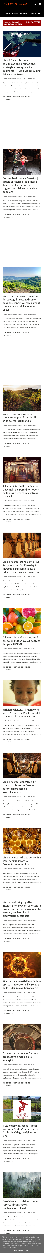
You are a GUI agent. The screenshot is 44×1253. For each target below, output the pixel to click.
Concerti (33, 13)
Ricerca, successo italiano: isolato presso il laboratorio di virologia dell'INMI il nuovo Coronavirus (22, 984)
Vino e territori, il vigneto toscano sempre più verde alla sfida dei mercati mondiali (20, 417)
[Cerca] (35, 4)
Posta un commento (21, 97)
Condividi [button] (7, 97)
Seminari (15, 13)
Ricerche (7, 13)
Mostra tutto (33, 22)
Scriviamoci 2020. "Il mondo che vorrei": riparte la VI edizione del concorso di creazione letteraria (21, 713)
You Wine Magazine (15, 4)
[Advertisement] (22, 125)
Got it (28, 1251)
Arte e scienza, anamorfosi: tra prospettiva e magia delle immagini (20, 1057)
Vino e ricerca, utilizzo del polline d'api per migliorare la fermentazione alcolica (22, 861)
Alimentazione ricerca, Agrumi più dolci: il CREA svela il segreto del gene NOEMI (21, 641)
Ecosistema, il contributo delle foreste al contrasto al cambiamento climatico (20, 1204)
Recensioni (24, 13)
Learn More (18, 1251)
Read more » (7, 99)
